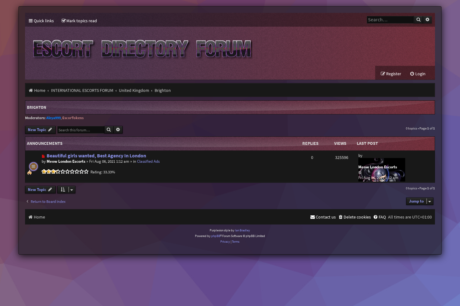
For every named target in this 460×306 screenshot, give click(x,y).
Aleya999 (53, 117)
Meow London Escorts (66, 161)
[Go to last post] (360, 172)
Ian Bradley (242, 230)
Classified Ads (148, 161)
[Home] (141, 46)
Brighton (36, 107)
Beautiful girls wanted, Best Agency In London (96, 156)
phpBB (215, 236)
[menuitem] (79, 21)
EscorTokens (73, 117)
